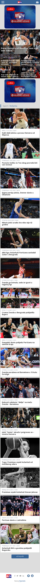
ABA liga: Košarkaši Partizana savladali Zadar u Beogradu (19, 253)
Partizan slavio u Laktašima (14, 520)
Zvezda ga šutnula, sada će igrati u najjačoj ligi (17, 283)
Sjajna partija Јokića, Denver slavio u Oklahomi (17, 194)
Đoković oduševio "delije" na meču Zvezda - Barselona (17, 403)
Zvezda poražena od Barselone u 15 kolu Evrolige (19, 373)
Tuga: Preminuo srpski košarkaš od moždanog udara (17, 463)
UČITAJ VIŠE (20, 556)
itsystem (22, 581)
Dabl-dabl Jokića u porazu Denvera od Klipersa (18, 134)
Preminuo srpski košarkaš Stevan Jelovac (20, 492)
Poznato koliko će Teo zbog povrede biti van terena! (19, 164)
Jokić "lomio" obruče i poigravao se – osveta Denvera (18, 433)
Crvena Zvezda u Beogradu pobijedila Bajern (18, 313)
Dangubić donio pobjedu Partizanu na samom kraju (18, 343)
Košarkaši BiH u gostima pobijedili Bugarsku (17, 549)
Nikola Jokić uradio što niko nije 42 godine (17, 223)
